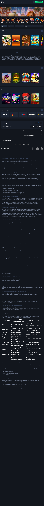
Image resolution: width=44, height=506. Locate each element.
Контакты (4, 133)
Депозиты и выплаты (6, 140)
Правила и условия (27, 130)
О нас (3, 130)
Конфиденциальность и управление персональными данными (30, 134)
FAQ (2, 137)
